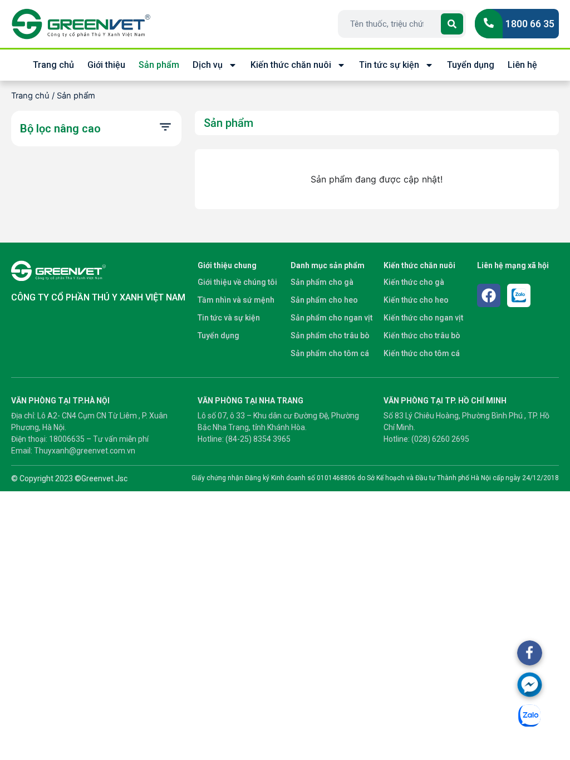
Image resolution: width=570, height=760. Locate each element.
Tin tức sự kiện (389, 65)
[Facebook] (488, 295)
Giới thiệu (106, 65)
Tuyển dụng (470, 65)
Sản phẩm (159, 65)
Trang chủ (53, 65)
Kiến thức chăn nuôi (290, 65)
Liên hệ (522, 65)
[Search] (452, 23)
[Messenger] (529, 684)
